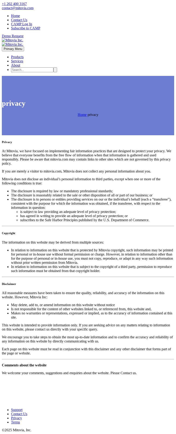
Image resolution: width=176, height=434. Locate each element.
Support (16, 410)
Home (15, 16)
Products (17, 57)
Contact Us (19, 20)
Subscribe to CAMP (25, 28)
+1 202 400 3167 (14, 4)
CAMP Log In (21, 24)
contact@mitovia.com (17, 8)
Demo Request (12, 36)
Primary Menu (13, 49)
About (15, 65)
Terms (15, 422)
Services (17, 61)
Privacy (16, 418)
